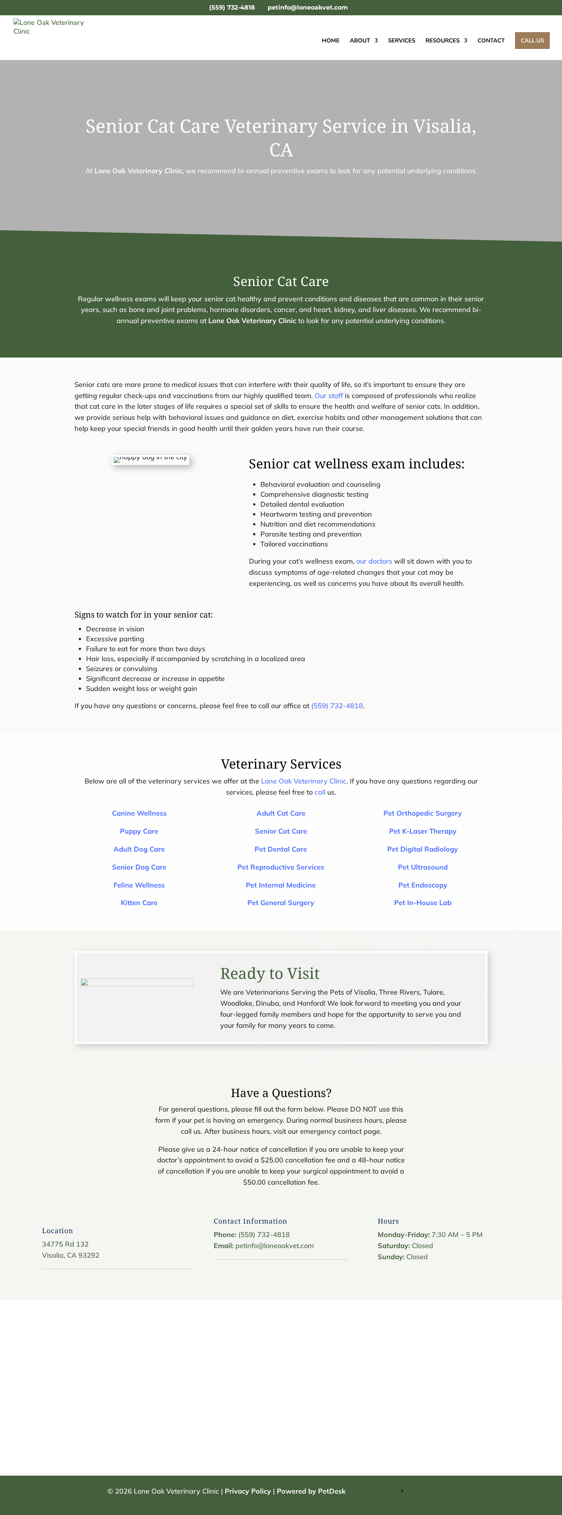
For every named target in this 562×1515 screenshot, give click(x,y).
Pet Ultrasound (423, 867)
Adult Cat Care (281, 813)
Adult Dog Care (139, 849)
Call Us (532, 40)
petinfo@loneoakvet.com (275, 1245)
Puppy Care (139, 831)
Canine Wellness (139, 813)
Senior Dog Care (139, 867)
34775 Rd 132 (65, 1244)
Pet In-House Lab (423, 902)
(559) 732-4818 (232, 7)
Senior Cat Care (281, 831)
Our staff (329, 395)
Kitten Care (139, 902)
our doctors (374, 561)
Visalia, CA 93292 (70, 1255)
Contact (491, 41)
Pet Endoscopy (422, 885)
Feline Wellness (139, 885)
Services (401, 41)
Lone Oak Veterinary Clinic (138, 170)
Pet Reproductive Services (280, 867)
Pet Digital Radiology (422, 849)
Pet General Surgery (280, 902)
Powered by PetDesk (311, 1491)
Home (330, 41)
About (360, 41)
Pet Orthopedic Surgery (422, 813)
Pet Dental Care (281, 849)
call (320, 792)
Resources (443, 41)
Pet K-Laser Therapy (422, 831)
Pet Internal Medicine (281, 885)
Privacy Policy (248, 1491)
